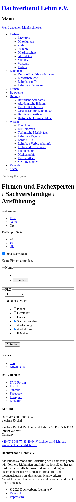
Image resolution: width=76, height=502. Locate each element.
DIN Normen (26, 129)
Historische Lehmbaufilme (35, 118)
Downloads (17, 367)
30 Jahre (23, 49)
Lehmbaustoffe (27, 81)
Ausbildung (24, 325)
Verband (15, 34)
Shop (13, 363)
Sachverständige (27, 321)
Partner (22, 67)
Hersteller (23, 313)
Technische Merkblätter (33, 132)
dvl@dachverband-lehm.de (48, 441)
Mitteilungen (26, 41)
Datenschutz (18, 493)
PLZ (13, 218)
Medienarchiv (26, 154)
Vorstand (23, 63)
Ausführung (24, 329)
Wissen (14, 121)
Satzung (23, 59)
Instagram (16, 397)
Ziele (21, 45)
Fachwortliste (26, 158)
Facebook (16, 393)
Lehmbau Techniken (31, 85)
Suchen (20, 280)
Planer (21, 309)
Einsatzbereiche (28, 78)
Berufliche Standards (31, 100)
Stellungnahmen (28, 161)
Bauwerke (16, 92)
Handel (21, 317)
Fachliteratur (26, 151)
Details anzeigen (16, 253)
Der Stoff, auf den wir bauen (36, 74)
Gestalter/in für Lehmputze (35, 110)
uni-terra (15, 390)
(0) (16, 441)
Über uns (24, 38)
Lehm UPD (25, 140)
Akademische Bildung (32, 103)
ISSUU (14, 386)
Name (13, 221)
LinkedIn (15, 400)
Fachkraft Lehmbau (30, 107)
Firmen (14, 89)
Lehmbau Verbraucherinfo (34, 143)
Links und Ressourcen (32, 147)
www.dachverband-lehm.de (19, 445)
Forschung (24, 125)
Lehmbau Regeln (29, 136)
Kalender (15, 165)
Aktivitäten (25, 56)
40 (11, 243)
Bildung (15, 96)
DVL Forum (18, 382)
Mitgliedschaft (27, 52)
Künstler (22, 333)
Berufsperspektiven (30, 114)
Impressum (17, 497)
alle (12, 246)
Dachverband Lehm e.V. (35, 8)
